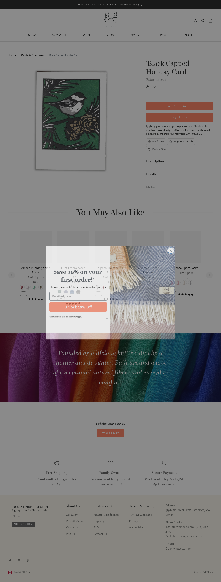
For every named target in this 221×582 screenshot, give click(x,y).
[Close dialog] (171, 249)
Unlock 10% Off (78, 305)
